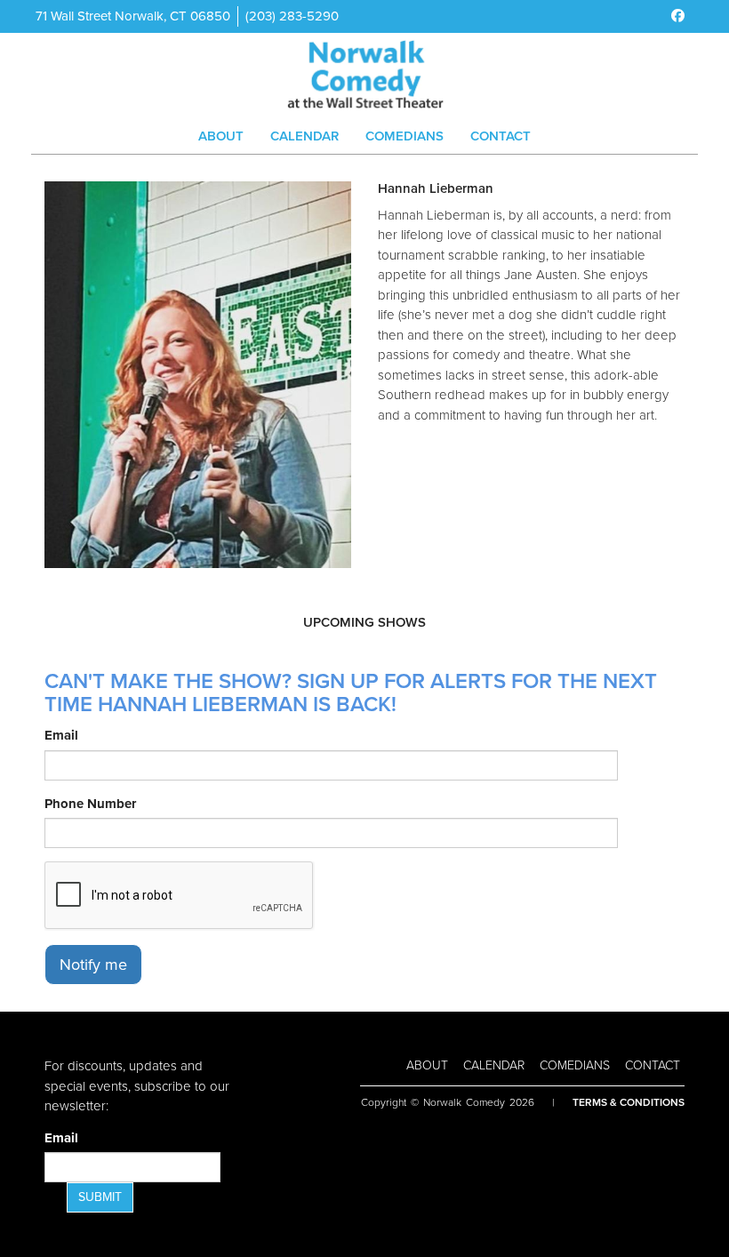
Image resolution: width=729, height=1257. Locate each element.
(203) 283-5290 (292, 16)
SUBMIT (100, 1197)
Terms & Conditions (629, 1102)
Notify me (93, 964)
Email (61, 735)
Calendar (304, 136)
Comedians (404, 136)
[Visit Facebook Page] (678, 16)
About (221, 136)
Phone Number (90, 804)
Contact (500, 136)
